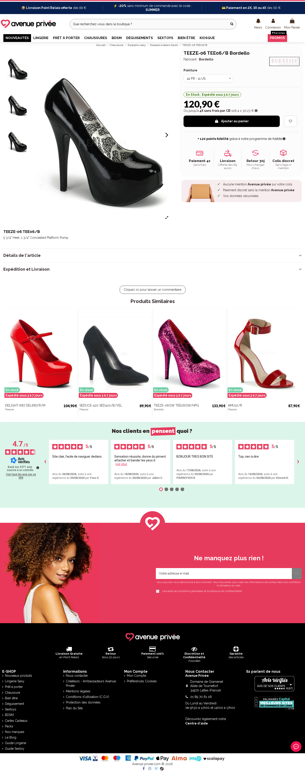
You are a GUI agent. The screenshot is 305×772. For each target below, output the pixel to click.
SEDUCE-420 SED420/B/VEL (100, 405)
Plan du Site (74, 708)
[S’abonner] (297, 573)
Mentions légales (78, 691)
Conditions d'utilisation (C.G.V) (87, 697)
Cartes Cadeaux (16, 720)
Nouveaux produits (18, 675)
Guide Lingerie (15, 743)
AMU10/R (235, 405)
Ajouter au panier (235, 121)
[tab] (152, 255)
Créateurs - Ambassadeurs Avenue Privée (91, 683)
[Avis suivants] (298, 462)
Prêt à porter (14, 687)
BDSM (9, 715)
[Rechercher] (231, 24)
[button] (258, 24)
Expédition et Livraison (26, 269)
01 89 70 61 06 (201, 697)
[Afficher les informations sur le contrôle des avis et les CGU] (38, 467)
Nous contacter (77, 675)
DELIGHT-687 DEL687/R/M (25, 405)
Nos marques (14, 732)
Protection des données (83, 702)
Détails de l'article (22, 255)
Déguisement (14, 704)
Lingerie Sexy (14, 681)
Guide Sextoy (14, 748)
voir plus (121, 464)
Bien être (11, 698)
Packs (9, 726)
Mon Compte (136, 675)
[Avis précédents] (45, 462)
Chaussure (12, 692)
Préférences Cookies (142, 681)
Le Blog (10, 737)
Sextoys (10, 709)
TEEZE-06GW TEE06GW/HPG (176, 405)
